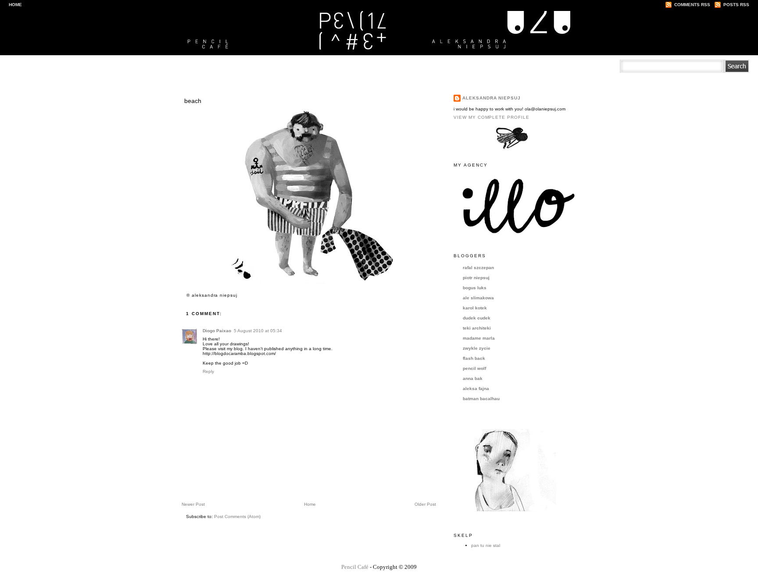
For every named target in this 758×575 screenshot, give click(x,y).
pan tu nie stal (485, 545)
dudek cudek (476, 318)
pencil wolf (474, 368)
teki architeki (477, 328)
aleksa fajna (476, 388)
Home (15, 4)
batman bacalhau (481, 398)
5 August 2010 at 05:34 (258, 330)
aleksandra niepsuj (491, 98)
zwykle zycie (476, 348)
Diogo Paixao (217, 330)
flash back (474, 358)
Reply (208, 371)
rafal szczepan (478, 267)
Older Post (425, 504)
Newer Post (193, 504)
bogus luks (474, 287)
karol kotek (475, 307)
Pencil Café (354, 567)
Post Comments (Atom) (237, 516)
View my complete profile (491, 117)
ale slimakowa (478, 297)
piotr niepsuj (476, 277)
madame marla (479, 338)
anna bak (473, 378)
